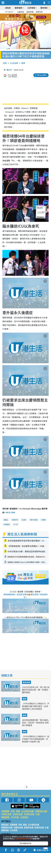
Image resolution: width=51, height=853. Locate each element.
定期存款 (39, 12)
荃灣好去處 (18, 814)
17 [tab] (31, 20)
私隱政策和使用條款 (22, 838)
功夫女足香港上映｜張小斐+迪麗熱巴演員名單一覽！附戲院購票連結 (35, 690)
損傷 (44, 519)
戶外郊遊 (15, 817)
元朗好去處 (6, 814)
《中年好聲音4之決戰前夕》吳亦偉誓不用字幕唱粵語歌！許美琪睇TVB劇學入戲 (35, 739)
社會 (38, 814)
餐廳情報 (5, 817)
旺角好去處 (29, 814)
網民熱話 (5, 824)
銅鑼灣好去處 (41, 811)
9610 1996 (10, 512)
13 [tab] (21, 20)
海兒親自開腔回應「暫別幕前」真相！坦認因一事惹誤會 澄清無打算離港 (35, 723)
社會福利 (24, 817)
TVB (16, 524)
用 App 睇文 (42, 75)
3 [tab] (25, 14)
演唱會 (8, 7)
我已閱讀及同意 (25, 843)
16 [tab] (28, 20)
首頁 (5, 63)
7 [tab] (20, 17)
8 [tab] (22, 17)
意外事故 (34, 519)
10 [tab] (27, 17)
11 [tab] (29, 17)
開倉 (18, 811)
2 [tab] (22, 14)
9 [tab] (25, 17)
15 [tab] (26, 20)
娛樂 (23, 63)
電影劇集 (26, 682)
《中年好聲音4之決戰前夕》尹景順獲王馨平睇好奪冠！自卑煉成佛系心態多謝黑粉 (35, 706)
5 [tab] (29, 14)
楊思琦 (15, 519)
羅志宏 (9, 69)
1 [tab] (20, 14)
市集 (13, 811)
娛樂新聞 (29, 12)
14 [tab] (24, 20)
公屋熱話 (20, 12)
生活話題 (14, 63)
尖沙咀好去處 (28, 811)
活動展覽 (5, 811)
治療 (24, 519)
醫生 (6, 519)
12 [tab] (32, 17)
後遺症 (7, 524)
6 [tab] (32, 14)
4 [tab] (27, 14)
